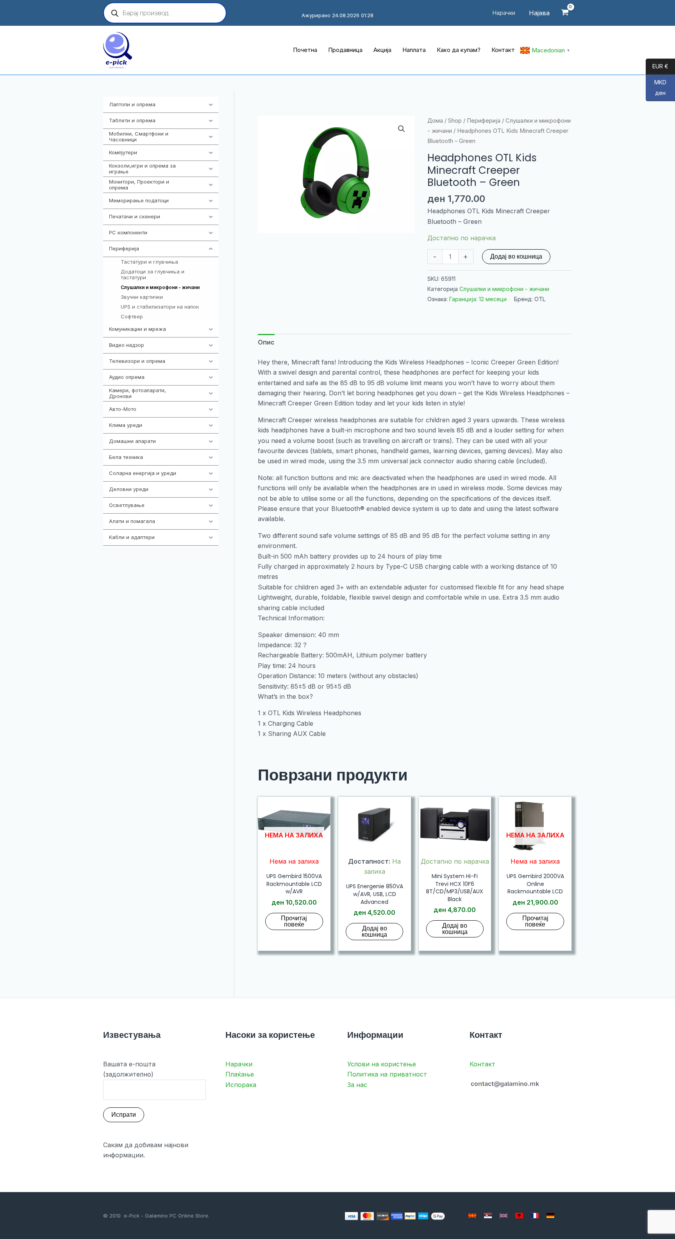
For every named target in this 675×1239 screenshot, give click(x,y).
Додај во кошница (516, 256)
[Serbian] (488, 1215)
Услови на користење (381, 1064)
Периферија (483, 120)
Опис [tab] (266, 342)
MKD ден (656, 88)
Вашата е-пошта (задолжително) (129, 1069)
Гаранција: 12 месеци (478, 299)
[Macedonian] (472, 1215)
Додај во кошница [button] (374, 931)
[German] (550, 1215)
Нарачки (238, 1064)
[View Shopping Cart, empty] (564, 13)
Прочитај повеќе (294, 921)
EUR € (657, 66)
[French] (535, 1215)
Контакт (482, 1064)
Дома (435, 120)
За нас (357, 1085)
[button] (402, 129)
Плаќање (239, 1074)
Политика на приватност (387, 1074)
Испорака (240, 1085)
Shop (455, 120)
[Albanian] (519, 1215)
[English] (503, 1215)
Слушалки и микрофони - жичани (504, 289)
